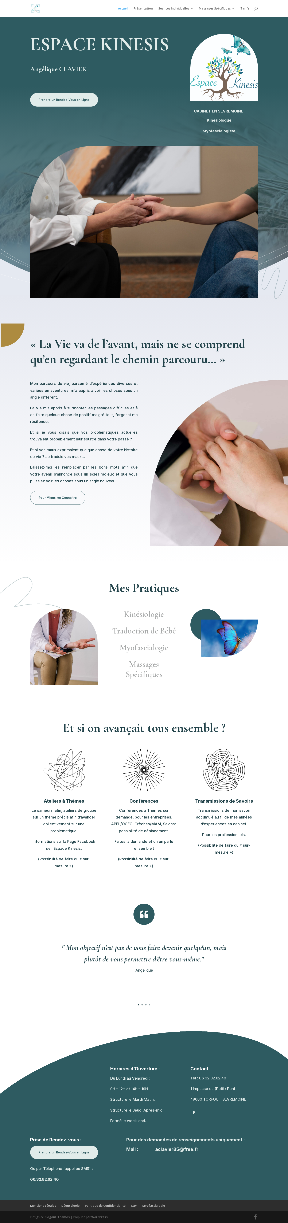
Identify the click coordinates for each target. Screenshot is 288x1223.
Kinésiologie (144, 614)
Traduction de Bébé (144, 631)
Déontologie (70, 1206)
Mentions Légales (43, 1206)
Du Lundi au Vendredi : (130, 1078)
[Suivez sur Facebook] (193, 1112)
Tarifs (244, 8)
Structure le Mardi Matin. (132, 1099)
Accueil (123, 8)
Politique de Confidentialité (105, 1206)
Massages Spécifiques (215, 8)
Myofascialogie (144, 647)
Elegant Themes (57, 1217)
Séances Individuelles (173, 8)
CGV (134, 1206)
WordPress (99, 1217)
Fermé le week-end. (128, 1121)
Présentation (143, 8)
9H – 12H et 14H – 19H (129, 1089)
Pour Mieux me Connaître (58, 497)
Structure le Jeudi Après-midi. (137, 1110)
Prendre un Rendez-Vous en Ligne (64, 99)
